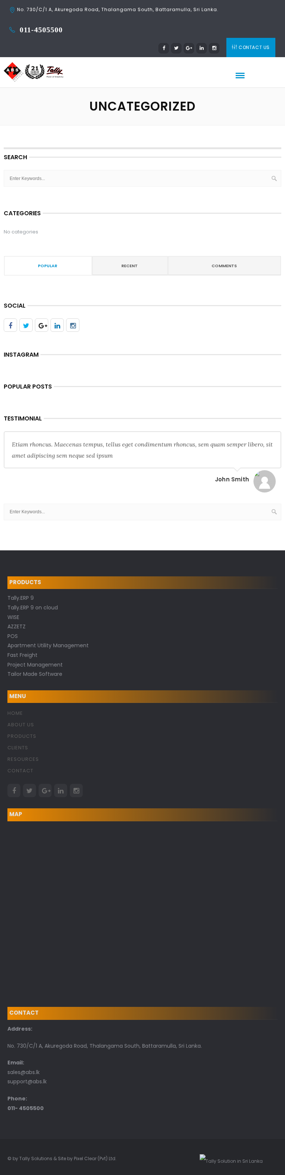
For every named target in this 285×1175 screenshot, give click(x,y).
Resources (23, 759)
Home (15, 713)
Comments (224, 266)
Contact (20, 770)
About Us (20, 724)
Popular (47, 266)
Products (21, 736)
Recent (129, 266)
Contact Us (254, 47)
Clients (17, 747)
